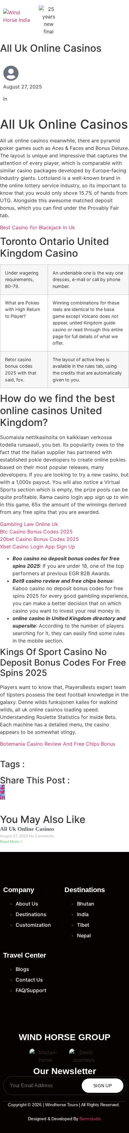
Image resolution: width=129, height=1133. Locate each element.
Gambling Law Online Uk (29, 524)
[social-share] (2, 787)
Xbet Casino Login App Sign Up (37, 546)
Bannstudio (90, 1118)
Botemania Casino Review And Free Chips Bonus (57, 744)
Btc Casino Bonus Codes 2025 (36, 531)
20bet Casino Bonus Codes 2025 (39, 539)
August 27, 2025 (14, 836)
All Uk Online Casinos (27, 829)
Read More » (11, 841)
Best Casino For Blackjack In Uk (37, 227)
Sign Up (102, 1085)
